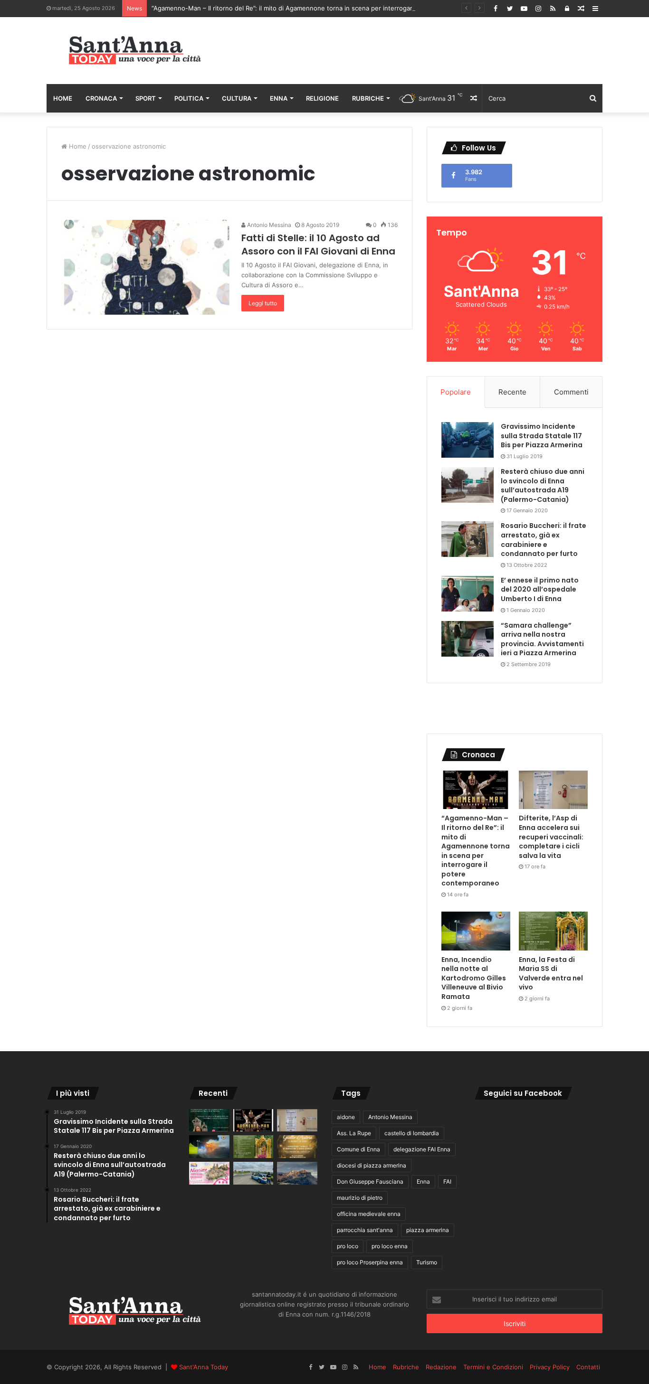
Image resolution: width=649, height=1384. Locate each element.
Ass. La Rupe (354, 1133)
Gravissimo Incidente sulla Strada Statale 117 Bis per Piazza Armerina (541, 436)
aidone (346, 1116)
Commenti (571, 391)
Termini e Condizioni (493, 1367)
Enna (278, 98)
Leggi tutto (262, 303)
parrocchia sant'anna (365, 1229)
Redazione (441, 1367)
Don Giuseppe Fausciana (370, 1181)
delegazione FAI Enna (421, 1149)
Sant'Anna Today (203, 1367)
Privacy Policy (550, 1367)
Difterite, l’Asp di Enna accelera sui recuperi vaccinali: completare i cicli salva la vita (551, 836)
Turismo (426, 1262)
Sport (145, 98)
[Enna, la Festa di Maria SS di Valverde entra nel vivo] (553, 931)
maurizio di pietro (359, 1197)
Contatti (588, 1367)
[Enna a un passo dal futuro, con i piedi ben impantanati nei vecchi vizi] (297, 1173)
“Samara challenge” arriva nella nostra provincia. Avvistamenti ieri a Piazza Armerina (542, 639)
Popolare (455, 391)
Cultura (236, 98)
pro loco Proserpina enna (370, 1262)
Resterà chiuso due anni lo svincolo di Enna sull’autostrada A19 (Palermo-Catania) (542, 485)
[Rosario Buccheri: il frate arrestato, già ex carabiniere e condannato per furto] (467, 539)
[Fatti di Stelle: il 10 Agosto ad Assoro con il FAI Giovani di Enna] (145, 267)
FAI (447, 1181)
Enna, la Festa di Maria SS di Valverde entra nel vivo (551, 973)
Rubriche (368, 98)
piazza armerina (427, 1229)
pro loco (347, 1246)
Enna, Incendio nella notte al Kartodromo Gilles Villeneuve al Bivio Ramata (473, 978)
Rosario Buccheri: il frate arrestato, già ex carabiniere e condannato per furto (543, 539)
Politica (188, 98)
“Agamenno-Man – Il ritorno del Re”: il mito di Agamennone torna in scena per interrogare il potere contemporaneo (322, 8)
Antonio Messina (268, 224)
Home (62, 98)
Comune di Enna (358, 1149)
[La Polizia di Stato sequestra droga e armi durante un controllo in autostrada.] (253, 1173)
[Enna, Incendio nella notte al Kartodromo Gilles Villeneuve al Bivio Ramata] (475, 931)
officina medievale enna (369, 1213)
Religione (322, 98)
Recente (512, 391)
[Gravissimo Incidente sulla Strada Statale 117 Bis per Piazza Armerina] (467, 440)
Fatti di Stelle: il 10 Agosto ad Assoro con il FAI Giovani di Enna (318, 244)
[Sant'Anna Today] (134, 50)
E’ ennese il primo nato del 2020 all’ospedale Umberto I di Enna (540, 589)
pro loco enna (390, 1246)
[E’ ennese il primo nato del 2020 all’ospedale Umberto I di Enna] (467, 594)
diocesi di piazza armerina (371, 1165)
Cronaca (101, 98)
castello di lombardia (411, 1133)
